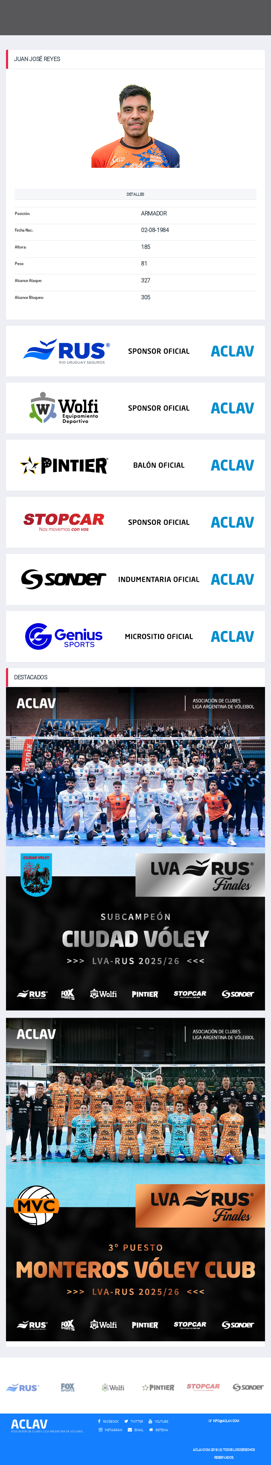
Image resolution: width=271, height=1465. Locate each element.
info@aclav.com (226, 1421)
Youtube (161, 1421)
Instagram (113, 1430)
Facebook (110, 1421)
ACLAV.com (201, 1450)
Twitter (136, 1421)
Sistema (163, 1430)
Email (139, 1430)
